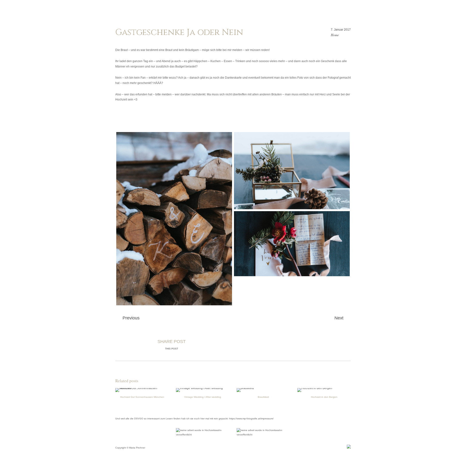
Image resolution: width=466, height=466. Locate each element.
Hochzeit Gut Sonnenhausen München (142, 397)
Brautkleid (263, 397)
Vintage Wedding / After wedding (202, 397)
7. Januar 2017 (341, 29)
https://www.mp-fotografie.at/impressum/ (251, 418)
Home (335, 35)
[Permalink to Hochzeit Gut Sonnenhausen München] (142, 388)
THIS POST (171, 348)
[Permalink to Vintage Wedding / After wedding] (199, 388)
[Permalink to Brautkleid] (245, 388)
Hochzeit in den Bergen (324, 397)
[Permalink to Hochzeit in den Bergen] (314, 388)
